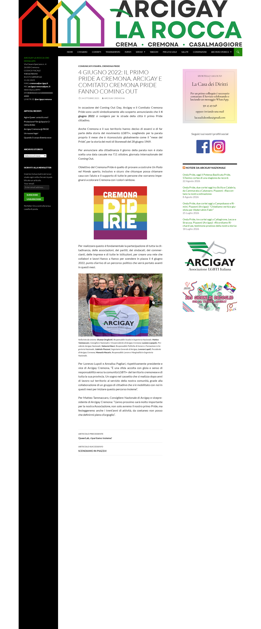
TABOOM (154, 52)
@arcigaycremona (43, 99)
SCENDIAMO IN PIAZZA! (92, 448)
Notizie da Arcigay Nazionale (206, 167)
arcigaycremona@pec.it (39, 86)
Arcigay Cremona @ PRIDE (36, 129)
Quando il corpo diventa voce (37, 137)
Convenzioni (199, 52)
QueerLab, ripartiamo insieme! (95, 436)
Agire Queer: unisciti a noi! (36, 117)
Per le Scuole (170, 52)
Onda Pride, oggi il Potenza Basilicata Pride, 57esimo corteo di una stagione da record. (207, 176)
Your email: (29, 183)
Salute (184, 52)
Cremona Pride (111, 66)
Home (70, 52)
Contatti (96, 52)
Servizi (139, 52)
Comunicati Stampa (89, 66)
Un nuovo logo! (31, 133)
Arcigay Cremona (114, 98)
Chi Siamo (82, 52)
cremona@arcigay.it (38, 83)
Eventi (128, 52)
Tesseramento (113, 52)
